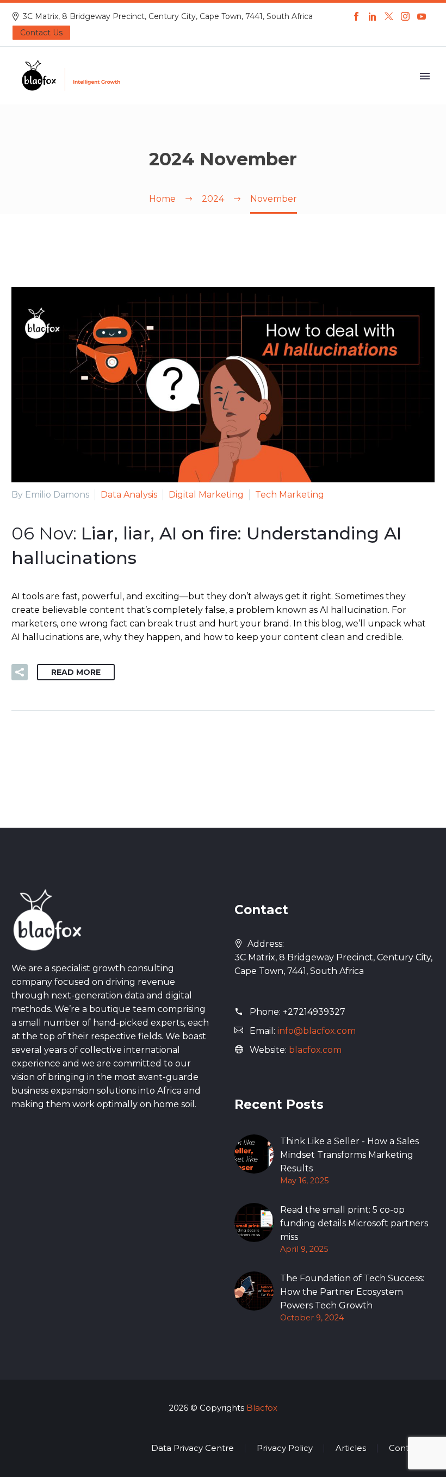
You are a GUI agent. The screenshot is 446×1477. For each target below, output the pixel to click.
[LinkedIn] (372, 16)
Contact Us (41, 33)
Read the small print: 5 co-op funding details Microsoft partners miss (354, 1223)
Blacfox (261, 1408)
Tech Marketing (289, 494)
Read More (76, 672)
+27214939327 (314, 1012)
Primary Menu (425, 76)
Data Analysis (129, 494)
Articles (351, 1448)
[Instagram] (405, 16)
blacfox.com (315, 1050)
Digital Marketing (206, 494)
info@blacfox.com (316, 1031)
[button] (19, 672)
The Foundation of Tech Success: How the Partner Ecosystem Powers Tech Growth (352, 1292)
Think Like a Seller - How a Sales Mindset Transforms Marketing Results (349, 1155)
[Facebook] (356, 16)
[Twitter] (389, 16)
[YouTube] (421, 16)
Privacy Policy (285, 1448)
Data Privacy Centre (192, 1448)
